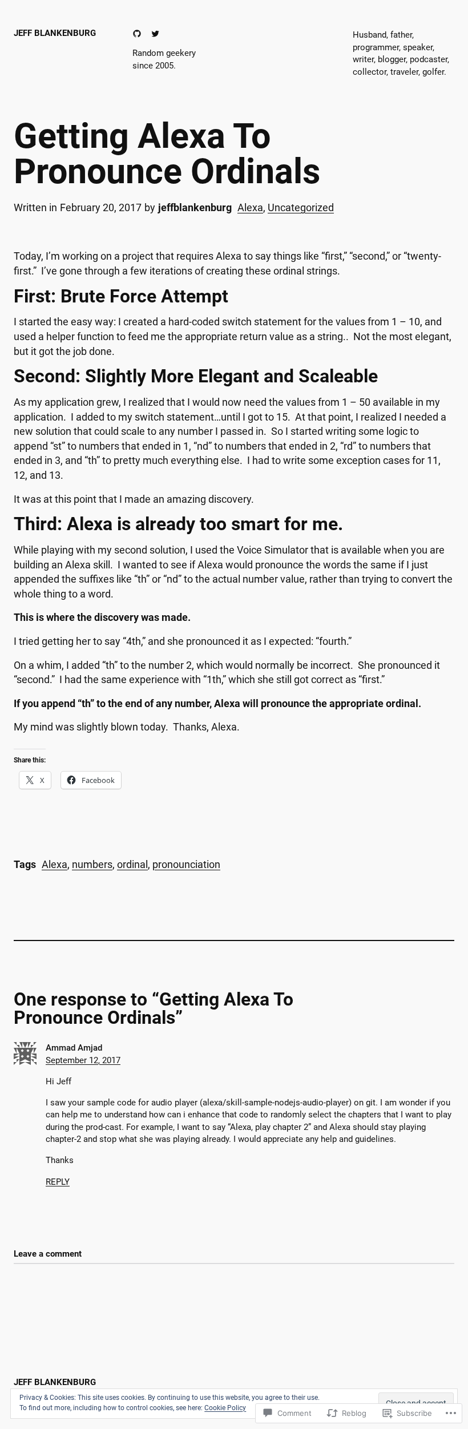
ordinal (132, 864)
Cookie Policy (225, 1408)
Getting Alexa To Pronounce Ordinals (167, 153)
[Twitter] (155, 33)
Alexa (250, 207)
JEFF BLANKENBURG (55, 33)
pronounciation (186, 864)
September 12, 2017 (83, 1060)
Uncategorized (301, 207)
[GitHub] (137, 33)
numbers (92, 864)
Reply (58, 1182)
